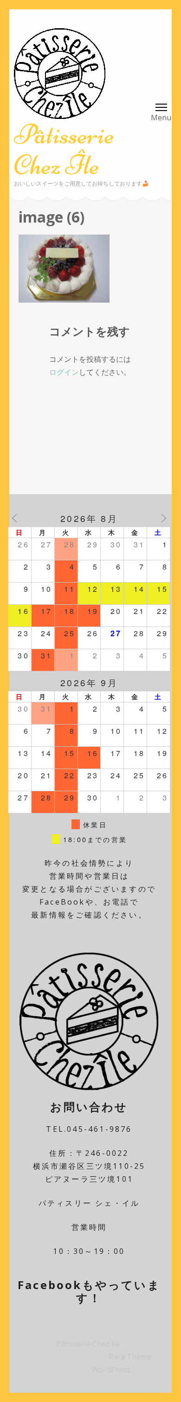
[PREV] (14, 518)
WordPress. (112, 1370)
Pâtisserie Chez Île (64, 150)
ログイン (64, 372)
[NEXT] (163, 518)
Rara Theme (130, 1357)
